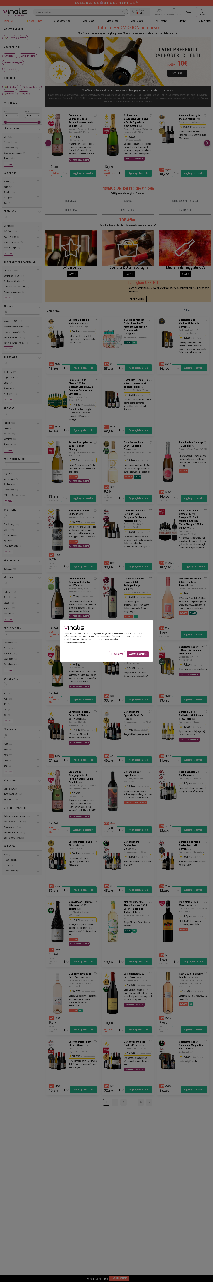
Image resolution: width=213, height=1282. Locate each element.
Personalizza (117, 654)
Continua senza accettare (74, 643)
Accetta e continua (138, 654)
